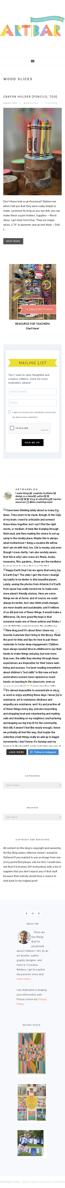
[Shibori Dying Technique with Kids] (31, 1155)
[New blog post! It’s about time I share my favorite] (32, 657)
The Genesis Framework (51, 1182)
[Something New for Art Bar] (32, 1073)
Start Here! (32, 328)
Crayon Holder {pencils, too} (30, 96)
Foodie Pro (28, 1182)
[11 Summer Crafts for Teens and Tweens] (32, 1119)
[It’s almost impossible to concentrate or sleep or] (32, 717)
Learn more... (24, 978)
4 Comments (52, 103)
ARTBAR (32, 27)
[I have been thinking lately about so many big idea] (32, 537)
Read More (13, 241)
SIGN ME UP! (32, 443)
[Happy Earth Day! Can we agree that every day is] (32, 597)
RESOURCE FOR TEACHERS (32, 323)
